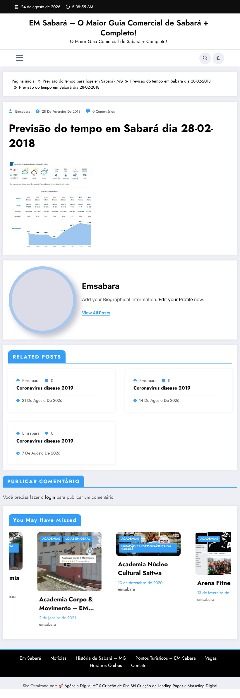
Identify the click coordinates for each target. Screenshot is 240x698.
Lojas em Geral (52, 538)
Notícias (58, 658)
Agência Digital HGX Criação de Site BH (100, 686)
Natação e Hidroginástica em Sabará (120, 548)
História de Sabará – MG (101, 658)
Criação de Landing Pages (160, 686)
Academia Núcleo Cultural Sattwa (118, 568)
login (50, 497)
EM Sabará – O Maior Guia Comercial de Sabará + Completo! (118, 27)
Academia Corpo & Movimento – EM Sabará (41, 604)
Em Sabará (30, 658)
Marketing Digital (202, 686)
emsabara (22, 111)
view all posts (96, 313)
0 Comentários (103, 111)
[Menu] (19, 58)
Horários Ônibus (106, 665)
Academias (26, 538)
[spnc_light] (218, 58)
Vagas (211, 658)
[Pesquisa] (205, 58)
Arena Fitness (191, 583)
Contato (139, 665)
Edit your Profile (176, 299)
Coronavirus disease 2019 (44, 388)
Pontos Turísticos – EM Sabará (166, 658)
